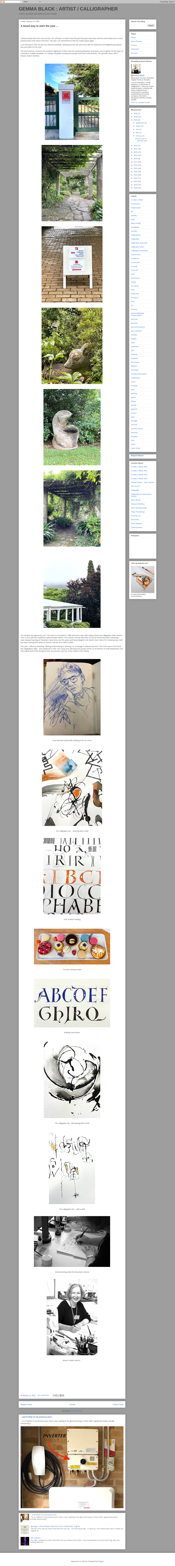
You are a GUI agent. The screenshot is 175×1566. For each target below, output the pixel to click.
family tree (135, 294)
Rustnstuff (135, 519)
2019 (136, 155)
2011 (136, 181)
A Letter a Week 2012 (139, 475)
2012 (136, 178)
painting (134, 393)
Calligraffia (135, 490)
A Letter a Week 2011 (139, 471)
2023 (136, 120)
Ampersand (135, 204)
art (132, 211)
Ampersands (136, 208)
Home (72, 1404)
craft (132, 274)
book (133, 219)
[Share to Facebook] (61, 1395)
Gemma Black (139, 75)
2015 (136, 168)
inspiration (135, 346)
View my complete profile (140, 102)
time (132, 440)
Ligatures (134, 358)
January (139, 136)
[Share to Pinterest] (63, 1395)
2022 (136, 146)
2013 (136, 175)
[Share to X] (58, 1395)
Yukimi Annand (136, 527)
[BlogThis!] (56, 1395)
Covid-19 (134, 270)
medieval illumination (139, 374)
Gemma (134, 309)
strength (134, 421)
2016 (136, 165)
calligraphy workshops (139, 251)
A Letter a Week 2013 (139, 478)
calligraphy (135, 239)
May (137, 133)
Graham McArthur (138, 504)
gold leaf (134, 319)
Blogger (101, 1561)
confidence (135, 258)
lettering (134, 354)
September (140, 123)
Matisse (134, 366)
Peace (133, 401)
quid (132, 417)
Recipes (134, 53)
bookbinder (135, 227)
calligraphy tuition (137, 247)
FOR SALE (135, 49)
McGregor (135, 370)
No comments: (44, 1395)
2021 (136, 149)
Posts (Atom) (77, 1411)
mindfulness (135, 378)
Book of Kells (136, 223)
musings (134, 385)
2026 (136, 113)
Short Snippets (136, 523)
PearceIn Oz (135, 516)
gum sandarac (136, 331)
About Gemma (136, 41)
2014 (136, 172)
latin (132, 350)
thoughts (134, 436)
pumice (134, 413)
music (133, 382)
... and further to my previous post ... (37, 1417)
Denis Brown (136, 500)
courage (134, 266)
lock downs (135, 362)
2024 (136, 117)
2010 (136, 185)
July (137, 129)
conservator (135, 262)
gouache (134, 323)
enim (133, 290)
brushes (134, 231)
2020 (136, 152)
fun (132, 305)
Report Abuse (137, 455)
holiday (133, 339)
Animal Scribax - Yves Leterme (142, 482)
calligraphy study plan (139, 243)
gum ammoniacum (138, 327)
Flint (132, 301)
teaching (134, 432)
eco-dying (134, 286)
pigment (134, 409)
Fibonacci (134, 298)
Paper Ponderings (138, 512)
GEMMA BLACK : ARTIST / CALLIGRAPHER (68, 8)
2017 (136, 162)
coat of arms (135, 254)
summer (134, 425)
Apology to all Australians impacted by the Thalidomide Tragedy (55, 1526)
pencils (133, 405)
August (138, 126)
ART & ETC (135, 486)
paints (133, 397)
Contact (134, 45)
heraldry (134, 335)
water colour (135, 448)
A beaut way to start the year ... (39, 25)
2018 (136, 159)
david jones (135, 278)
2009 (136, 188)
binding (134, 215)
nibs (132, 389)
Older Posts (118, 1404)
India (133, 343)
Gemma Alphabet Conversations (137, 314)
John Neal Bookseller (139, 508)
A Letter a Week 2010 (139, 467)
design (133, 282)
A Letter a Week (137, 200)
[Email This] (54, 1395)
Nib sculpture (35, 1538)
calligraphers (136, 235)
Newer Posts (26, 1404)
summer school (137, 429)
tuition (133, 444)
